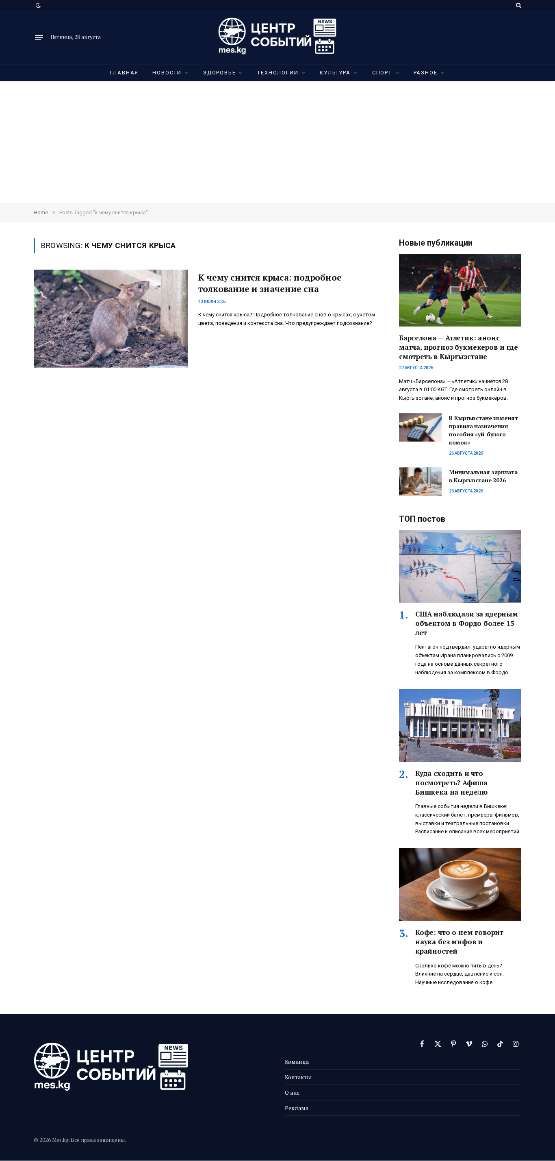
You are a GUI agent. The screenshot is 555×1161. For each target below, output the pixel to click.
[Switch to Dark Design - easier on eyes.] (37, 5)
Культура (335, 73)
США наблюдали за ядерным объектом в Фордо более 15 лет (466, 623)
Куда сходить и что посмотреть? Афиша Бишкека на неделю (451, 783)
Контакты (298, 1077)
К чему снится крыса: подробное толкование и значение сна (270, 283)
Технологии (277, 73)
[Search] (517, 5)
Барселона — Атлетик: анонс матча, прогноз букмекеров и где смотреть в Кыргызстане (458, 347)
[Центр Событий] (277, 37)
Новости (167, 73)
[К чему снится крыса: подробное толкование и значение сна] (111, 319)
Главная (124, 73)
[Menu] (39, 37)
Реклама (296, 1108)
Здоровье (219, 73)
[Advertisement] (277, 142)
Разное (426, 73)
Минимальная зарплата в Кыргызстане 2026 (483, 476)
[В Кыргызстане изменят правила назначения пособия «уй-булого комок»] (420, 427)
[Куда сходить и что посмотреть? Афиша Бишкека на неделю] (460, 725)
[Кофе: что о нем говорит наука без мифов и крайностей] (460, 884)
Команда (297, 1061)
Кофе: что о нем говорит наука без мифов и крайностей (459, 942)
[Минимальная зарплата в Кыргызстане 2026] (420, 481)
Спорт (382, 73)
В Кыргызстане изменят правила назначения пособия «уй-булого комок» (483, 430)
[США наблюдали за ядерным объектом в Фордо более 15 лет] (460, 566)
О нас (292, 1092)
